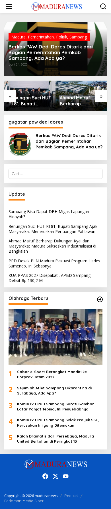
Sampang (78, 37)
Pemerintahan (41, 37)
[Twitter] (55, 476)
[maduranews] (56, 6)
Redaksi (71, 495)
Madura (18, 37)
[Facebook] (45, 476)
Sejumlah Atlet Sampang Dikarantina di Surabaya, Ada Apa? (54, 390)
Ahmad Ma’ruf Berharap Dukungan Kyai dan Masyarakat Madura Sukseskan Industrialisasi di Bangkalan (34, 101)
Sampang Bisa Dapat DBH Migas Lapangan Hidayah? (49, 214)
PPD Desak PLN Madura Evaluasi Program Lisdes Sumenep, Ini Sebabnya (82, 101)
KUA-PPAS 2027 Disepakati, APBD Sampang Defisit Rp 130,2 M (50, 278)
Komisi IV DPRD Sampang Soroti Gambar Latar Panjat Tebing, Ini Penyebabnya (55, 406)
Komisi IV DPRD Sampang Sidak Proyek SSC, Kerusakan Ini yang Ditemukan (58, 422)
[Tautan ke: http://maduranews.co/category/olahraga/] (99, 299)
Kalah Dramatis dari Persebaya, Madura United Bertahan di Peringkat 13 (55, 438)
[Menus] (8, 6)
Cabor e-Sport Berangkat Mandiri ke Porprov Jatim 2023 (52, 374)
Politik (61, 37)
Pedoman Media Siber (24, 500)
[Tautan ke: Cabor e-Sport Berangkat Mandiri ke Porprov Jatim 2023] (55, 337)
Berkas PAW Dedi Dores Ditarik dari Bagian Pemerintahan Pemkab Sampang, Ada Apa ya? (51, 52)
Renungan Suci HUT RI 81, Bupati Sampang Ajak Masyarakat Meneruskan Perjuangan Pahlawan (53, 229)
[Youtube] (65, 476)
